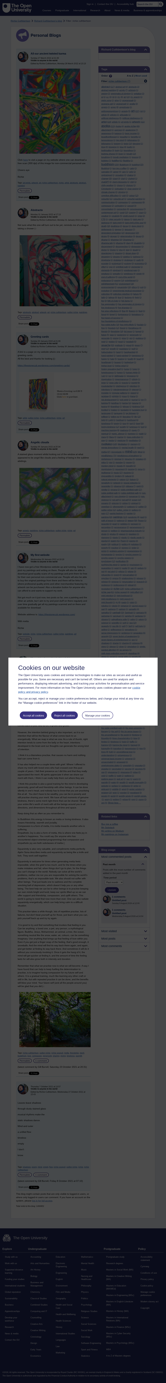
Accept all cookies (33, 715)
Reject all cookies (64, 715)
